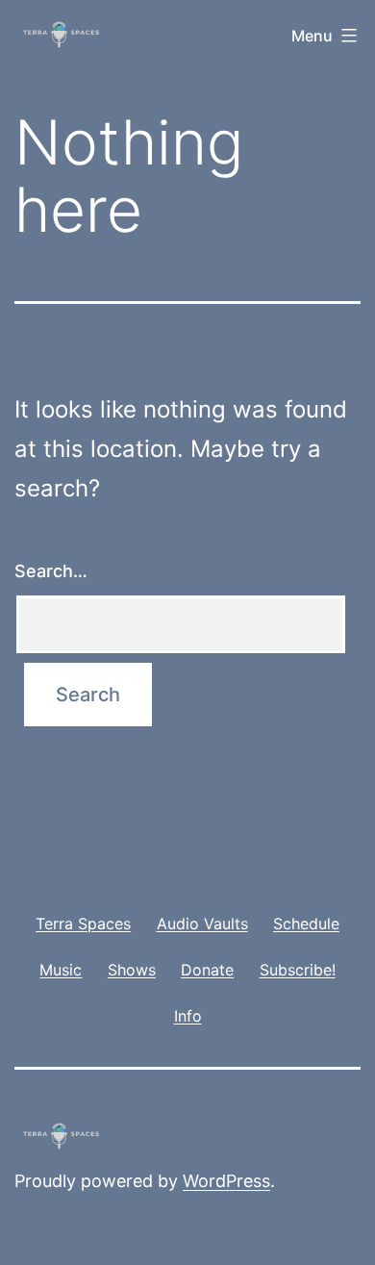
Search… (51, 571)
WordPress (226, 1181)
